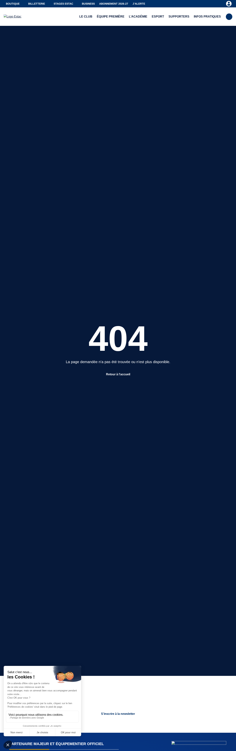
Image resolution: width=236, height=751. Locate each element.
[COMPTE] (228, 3)
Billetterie (36, 3)
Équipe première (110, 16)
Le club (85, 16)
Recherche (229, 16)
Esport (158, 16)
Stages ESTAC (63, 3)
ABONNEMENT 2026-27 (113, 3)
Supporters (179, 16)
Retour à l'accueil (118, 374)
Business (88, 3)
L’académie (138, 16)
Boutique (13, 3)
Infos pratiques (207, 16)
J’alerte (139, 3)
